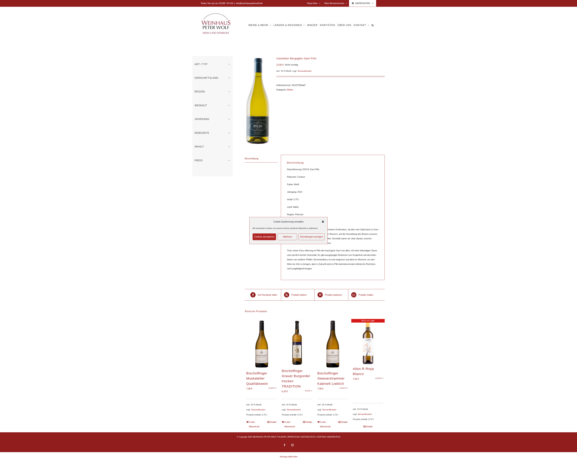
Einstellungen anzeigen (311, 236)
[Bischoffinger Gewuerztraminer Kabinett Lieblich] (332, 344)
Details (273, 422)
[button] (322, 221)
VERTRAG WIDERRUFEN (328, 437)
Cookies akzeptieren (264, 236)
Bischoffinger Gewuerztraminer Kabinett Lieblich (331, 378)
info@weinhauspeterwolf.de (249, 3)
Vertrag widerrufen (289, 456)
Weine (290, 89)
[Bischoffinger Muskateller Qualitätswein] (261, 344)
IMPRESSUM (293, 437)
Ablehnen (287, 236)
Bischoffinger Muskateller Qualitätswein (257, 378)
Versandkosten (305, 71)
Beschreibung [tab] (251, 158)
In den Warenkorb (254, 424)
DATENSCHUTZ (308, 437)
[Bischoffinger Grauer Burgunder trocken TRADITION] (297, 342)
